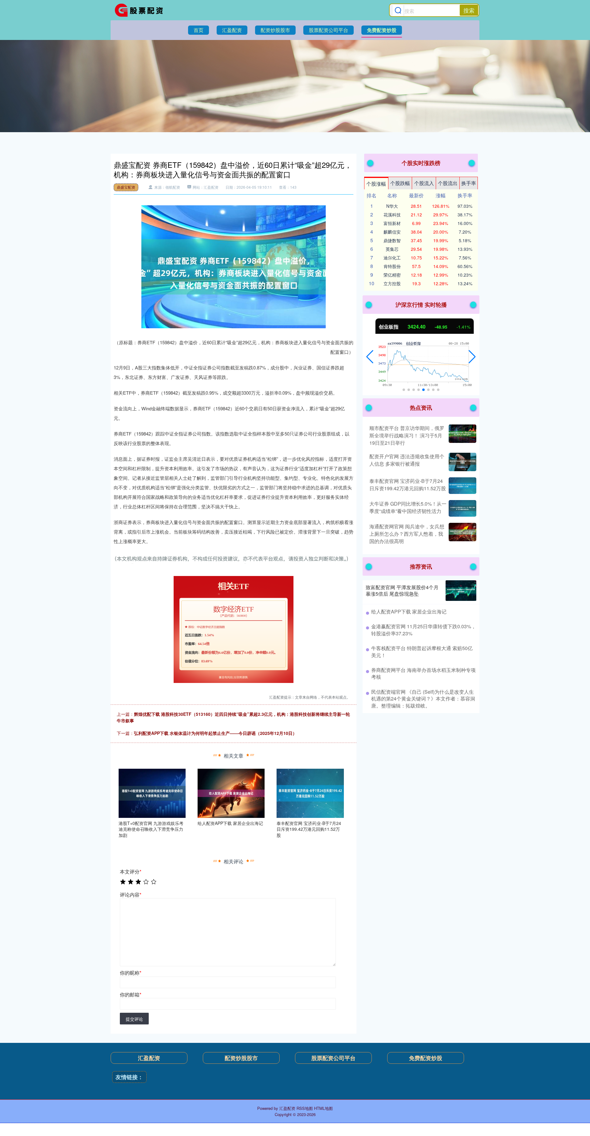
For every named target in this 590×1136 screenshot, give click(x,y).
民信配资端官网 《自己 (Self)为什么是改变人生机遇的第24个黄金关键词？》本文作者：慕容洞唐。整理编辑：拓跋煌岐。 (423, 698)
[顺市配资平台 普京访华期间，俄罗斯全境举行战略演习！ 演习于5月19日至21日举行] (461, 435)
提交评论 (134, 1019)
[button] (370, 357)
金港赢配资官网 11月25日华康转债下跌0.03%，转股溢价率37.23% (423, 630)
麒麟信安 (392, 232)
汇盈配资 (232, 30)
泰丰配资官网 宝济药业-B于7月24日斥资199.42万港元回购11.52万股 (407, 484)
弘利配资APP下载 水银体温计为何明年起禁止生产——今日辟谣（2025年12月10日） (215, 733)
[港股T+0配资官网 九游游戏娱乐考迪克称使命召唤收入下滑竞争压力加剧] (152, 792)
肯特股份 (392, 266)
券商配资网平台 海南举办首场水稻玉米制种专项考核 (423, 673)
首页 (198, 30)
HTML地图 (323, 1108)
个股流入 (424, 183)
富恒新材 (392, 223)
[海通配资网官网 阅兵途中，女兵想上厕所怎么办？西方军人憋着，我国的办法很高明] (461, 534)
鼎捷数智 (392, 240)
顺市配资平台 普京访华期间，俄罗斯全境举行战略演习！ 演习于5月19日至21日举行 (406, 435)
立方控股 (392, 283)
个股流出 (448, 183)
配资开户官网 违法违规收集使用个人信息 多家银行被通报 (406, 460)
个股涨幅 (376, 183)
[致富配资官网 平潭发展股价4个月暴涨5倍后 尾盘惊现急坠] (461, 590)
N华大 (392, 206)
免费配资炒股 (381, 30)
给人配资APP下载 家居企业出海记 (408, 611)
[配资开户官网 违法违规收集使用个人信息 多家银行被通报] (461, 462)
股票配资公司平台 (328, 30)
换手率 (468, 183)
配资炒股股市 (275, 30)
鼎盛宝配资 (126, 187)
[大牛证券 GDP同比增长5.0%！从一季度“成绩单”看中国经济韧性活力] (461, 508)
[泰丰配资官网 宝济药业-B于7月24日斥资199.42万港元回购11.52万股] (310, 792)
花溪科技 (392, 214)
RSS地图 (305, 1108)
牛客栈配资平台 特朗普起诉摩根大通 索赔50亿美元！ (422, 651)
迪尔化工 (392, 257)
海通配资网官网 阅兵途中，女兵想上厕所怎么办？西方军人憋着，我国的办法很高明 (406, 534)
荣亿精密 (392, 275)
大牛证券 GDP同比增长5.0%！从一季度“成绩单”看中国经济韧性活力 (407, 507)
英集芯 (392, 249)
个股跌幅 (400, 183)
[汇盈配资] (141, 10)
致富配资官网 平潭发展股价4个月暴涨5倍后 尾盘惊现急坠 (402, 590)
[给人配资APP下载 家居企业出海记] (231, 792)
